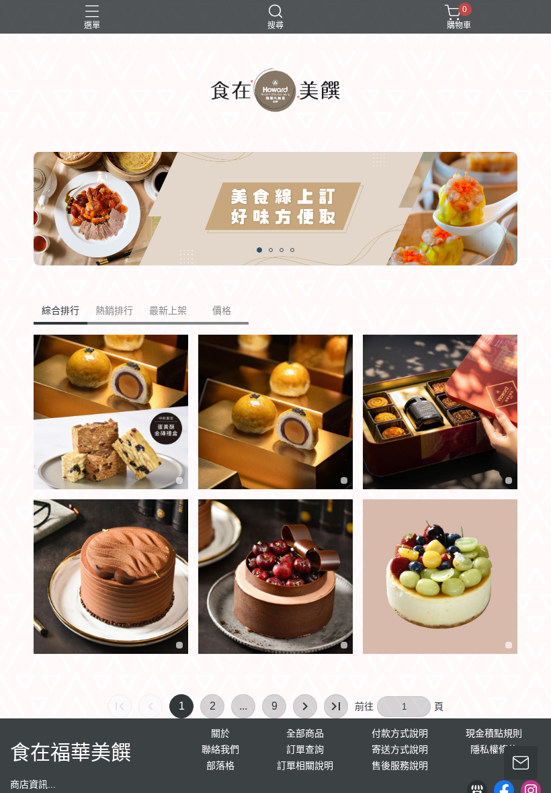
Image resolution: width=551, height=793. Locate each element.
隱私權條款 (493, 749)
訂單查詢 (305, 749)
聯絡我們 (220, 749)
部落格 (220, 765)
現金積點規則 (494, 733)
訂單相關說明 (305, 765)
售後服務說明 (400, 765)
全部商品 (305, 733)
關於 (220, 733)
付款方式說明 (400, 733)
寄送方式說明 (400, 749)
